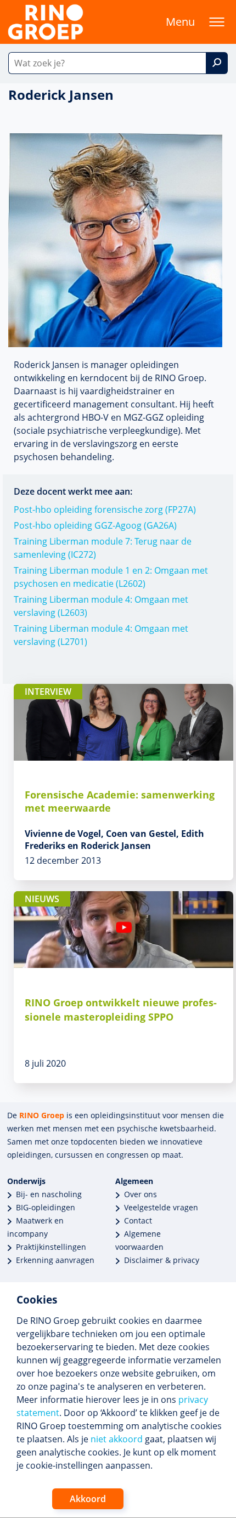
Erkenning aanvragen (55, 1260)
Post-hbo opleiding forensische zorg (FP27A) (105, 509)
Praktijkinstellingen (51, 1247)
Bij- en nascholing (49, 1194)
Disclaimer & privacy (161, 1260)
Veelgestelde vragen (161, 1207)
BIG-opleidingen (45, 1207)
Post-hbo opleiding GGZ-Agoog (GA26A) (95, 525)
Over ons (140, 1194)
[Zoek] (217, 63)
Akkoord (88, 1499)
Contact (138, 1220)
